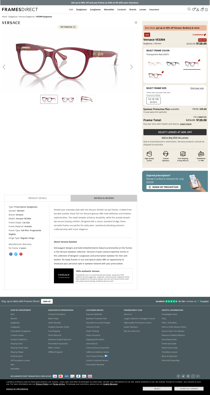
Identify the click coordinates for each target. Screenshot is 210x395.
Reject (157, 388)
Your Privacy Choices (95, 356)
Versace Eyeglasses (27, 16)
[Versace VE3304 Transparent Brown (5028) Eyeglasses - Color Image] (155, 76)
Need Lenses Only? (170, 347)
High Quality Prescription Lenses (137, 322)
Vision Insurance (93, 335)
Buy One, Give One (132, 331)
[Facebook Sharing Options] (10, 254)
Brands (132, 9)
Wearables (109, 9)
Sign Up (47, 301)
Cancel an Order (93, 326)
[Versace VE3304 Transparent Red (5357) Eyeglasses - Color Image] (191, 64)
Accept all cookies (189, 388)
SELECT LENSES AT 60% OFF (175, 132)
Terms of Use (59, 384)
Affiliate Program (55, 352)
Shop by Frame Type (19, 347)
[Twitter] (183, 376)
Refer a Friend (54, 347)
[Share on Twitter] (15, 254)
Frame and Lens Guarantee (97, 347)
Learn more (185, 124)
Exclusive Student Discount (59, 339)
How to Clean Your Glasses (173, 331)
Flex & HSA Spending (170, 360)
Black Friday (53, 318)
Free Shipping (54, 331)
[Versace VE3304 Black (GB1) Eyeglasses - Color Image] (173, 64)
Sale (71, 9)
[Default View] (49, 99)
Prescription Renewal (95, 364)
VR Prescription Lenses (20, 360)
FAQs (164, 318)
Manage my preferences (17, 389)
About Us (128, 314)
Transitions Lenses (169, 352)
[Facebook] (178, 376)
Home (4, 16)
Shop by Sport (17, 356)
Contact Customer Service (97, 360)
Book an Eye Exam (169, 356)
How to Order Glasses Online (174, 326)
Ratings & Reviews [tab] (104, 198)
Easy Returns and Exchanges (98, 322)
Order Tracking (92, 331)
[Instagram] (193, 376)
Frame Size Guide (169, 343)
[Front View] (68, 99)
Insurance (154, 9)
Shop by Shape (17, 352)
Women (14, 318)
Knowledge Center (169, 314)
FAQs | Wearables (169, 322)
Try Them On (66, 27)
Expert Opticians (131, 326)
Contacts (121, 9)
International (91, 343)
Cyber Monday (54, 322)
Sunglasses (95, 9)
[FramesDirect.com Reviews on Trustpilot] (165, 301)
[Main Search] (189, 9)
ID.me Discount (54, 335)
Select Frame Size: (156, 88)
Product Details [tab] (37, 198)
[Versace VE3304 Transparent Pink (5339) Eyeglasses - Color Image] (155, 64)
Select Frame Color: (158, 50)
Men (12, 314)
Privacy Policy (42, 384)
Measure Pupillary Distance (173, 335)
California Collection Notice (97, 352)
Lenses (142, 9)
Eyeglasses (81, 9)
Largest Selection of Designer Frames (139, 318)
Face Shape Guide (169, 339)
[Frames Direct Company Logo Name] (20, 9)
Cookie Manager (110, 384)
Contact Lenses (17, 335)
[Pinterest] (188, 376)
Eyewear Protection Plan (156, 109)
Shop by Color (17, 343)
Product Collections (19, 339)
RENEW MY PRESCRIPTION (165, 187)
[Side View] (86, 99)
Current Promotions (56, 314)
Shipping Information (95, 339)
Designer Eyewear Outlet (58, 326)
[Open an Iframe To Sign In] (197, 9)
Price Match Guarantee (58, 343)
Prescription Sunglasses (21, 331)
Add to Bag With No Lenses (175, 137)
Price (200, 117)
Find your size (197, 88)
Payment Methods (94, 314)
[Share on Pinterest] (20, 254)
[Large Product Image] (68, 60)
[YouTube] (198, 376)
